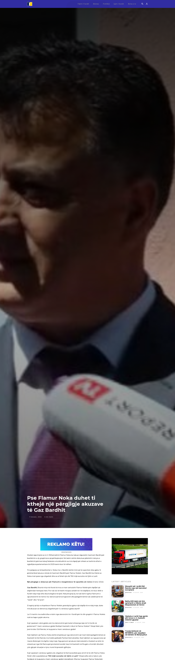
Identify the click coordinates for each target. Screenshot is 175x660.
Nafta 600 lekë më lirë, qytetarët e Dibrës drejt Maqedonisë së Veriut (135, 603)
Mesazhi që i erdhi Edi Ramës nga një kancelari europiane (136, 588)
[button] (142, 4)
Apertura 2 (129, 637)
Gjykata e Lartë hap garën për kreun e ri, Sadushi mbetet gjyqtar (136, 618)
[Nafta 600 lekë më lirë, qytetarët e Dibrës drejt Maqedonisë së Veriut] (118, 606)
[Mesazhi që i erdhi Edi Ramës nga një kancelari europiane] (118, 591)
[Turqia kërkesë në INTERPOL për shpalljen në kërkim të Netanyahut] (118, 636)
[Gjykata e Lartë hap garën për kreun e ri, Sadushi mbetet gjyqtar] (118, 621)
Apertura (128, 592)
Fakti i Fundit (129, 622)
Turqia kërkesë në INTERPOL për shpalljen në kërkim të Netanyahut (136, 633)
